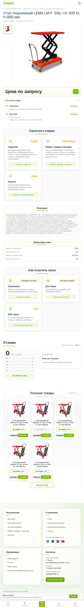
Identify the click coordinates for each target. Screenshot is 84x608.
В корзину (22, 435)
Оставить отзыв (19, 375)
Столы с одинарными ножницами (51, 9)
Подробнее (37, 597)
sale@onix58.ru (52, 574)
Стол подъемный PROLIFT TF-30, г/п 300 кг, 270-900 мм (19, 464)
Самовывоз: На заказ (28, 281)
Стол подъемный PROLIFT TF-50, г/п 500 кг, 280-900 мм (65, 423)
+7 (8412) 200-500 (53, 568)
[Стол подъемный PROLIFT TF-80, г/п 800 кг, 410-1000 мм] (19, 409)
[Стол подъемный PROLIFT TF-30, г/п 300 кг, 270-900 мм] (19, 451)
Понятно (73, 596)
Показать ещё (42, 485)
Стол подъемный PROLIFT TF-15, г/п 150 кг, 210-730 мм (42, 464)
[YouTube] (63, 541)
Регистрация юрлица (23, 325)
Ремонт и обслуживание (23, 195)
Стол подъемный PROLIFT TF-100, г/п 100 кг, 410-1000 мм (42, 423)
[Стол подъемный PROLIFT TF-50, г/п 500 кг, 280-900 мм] (65, 409)
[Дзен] (53, 541)
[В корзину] (76, 91)
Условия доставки (61, 297)
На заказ (74, 106)
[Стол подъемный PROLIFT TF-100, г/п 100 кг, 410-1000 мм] (42, 409)
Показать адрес (23, 297)
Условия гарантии (23, 164)
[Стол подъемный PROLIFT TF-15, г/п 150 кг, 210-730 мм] (42, 451)
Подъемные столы (30, 9)
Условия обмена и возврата (61, 164)
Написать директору (55, 579)
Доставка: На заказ (67, 281)
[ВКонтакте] (48, 541)
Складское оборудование (12, 9)
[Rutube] (58, 541)
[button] (47, 53)
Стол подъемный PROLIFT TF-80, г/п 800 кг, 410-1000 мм (19, 423)
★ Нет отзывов (9, 21)
